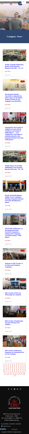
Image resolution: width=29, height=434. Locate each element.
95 (13, 373)
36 (4, 367)
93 (9, 373)
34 (23, 365)
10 (18, 363)
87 (18, 372)
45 (23, 367)
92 (6, 373)
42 (16, 367)
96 (15, 373)
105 (16, 374)
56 (23, 368)
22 (20, 364)
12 (22, 363)
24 (25, 364)
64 (16, 369)
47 (4, 368)
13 (24, 363)
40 (12, 367)
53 (16, 368)
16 (8, 364)
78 (23, 370)
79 (25, 370)
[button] (20, 3)
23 (23, 364)
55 (20, 368)
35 (25, 365)
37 (6, 367)
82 (8, 372)
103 (10, 374)
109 (15, 375)
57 (25, 368)
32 (18, 365)
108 (24, 374)
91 (4, 373)
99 (21, 373)
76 (18, 370)
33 (20, 365)
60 (8, 369)
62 (12, 369)
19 (14, 364)
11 (20, 363)
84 (12, 372)
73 (12, 370)
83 (10, 372)
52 (14, 368)
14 (4, 364)
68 (25, 369)
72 (10, 370)
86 (16, 372)
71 (8, 370)
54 (18, 368)
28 (10, 365)
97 (17, 373)
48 (6, 368)
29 (12, 365)
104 (13, 374)
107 (21, 374)
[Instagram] (20, 389)
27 (8, 365)
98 (19, 373)
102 (8, 374)
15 (6, 364)
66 (20, 369)
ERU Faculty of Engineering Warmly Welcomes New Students (14, 322)
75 (16, 370)
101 (5, 374)
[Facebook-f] (8, 389)
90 (25, 372)
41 (14, 367)
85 (14, 372)
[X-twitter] (11, 389)
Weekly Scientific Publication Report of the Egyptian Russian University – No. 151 (14, 66)
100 (24, 373)
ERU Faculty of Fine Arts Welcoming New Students (13, 294)
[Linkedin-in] (17, 389)
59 (6, 369)
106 (18, 374)
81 (6, 372)
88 (20, 372)
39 (10, 367)
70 (6, 370)
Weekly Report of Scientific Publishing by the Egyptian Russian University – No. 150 (14, 167)
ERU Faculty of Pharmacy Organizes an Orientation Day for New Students (14, 352)
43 (18, 367)
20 (16, 364)
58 (4, 369)
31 (16, 365)
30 (14, 365)
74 (14, 370)
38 (8, 367)
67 (23, 369)
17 (10, 364)
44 (20, 367)
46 (25, 367)
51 (12, 368)
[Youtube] (14, 389)
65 (18, 369)
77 (20, 370)
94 (11, 373)
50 (10, 368)
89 (23, 372)
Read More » (8, 71)
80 (4, 372)
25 (4, 365)
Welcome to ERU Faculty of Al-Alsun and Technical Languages (14, 265)
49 (8, 368)
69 (4, 370)
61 (10, 369)
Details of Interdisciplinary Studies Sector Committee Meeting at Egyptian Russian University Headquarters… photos (14, 199)
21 (18, 364)
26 (6, 365)
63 (14, 369)
